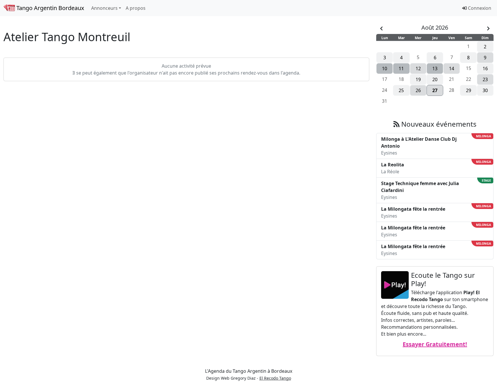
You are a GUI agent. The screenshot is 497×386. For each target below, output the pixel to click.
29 (468, 90)
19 (418, 79)
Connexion (479, 8)
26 (418, 90)
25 (401, 90)
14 (451, 68)
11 (401, 68)
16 (485, 68)
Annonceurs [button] (104, 8)
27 (434, 90)
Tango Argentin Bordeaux (49, 8)
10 (384, 68)
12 (418, 68)
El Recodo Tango (275, 378)
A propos (136, 8)
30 (485, 90)
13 (434, 68)
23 (485, 79)
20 (434, 79)
